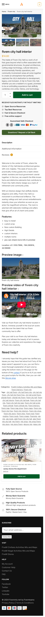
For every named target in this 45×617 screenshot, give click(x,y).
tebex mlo (37, 423)
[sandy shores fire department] (22, 449)
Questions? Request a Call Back (21, 131)
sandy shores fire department (14, 468)
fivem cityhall (8, 404)
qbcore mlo (28, 423)
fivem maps (28, 407)
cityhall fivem (6, 396)
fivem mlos (21, 413)
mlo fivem (16, 420)
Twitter (5, 586)
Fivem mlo (11, 11)
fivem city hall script (32, 402)
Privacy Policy (8, 601)
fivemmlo (33, 415)
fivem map (6, 407)
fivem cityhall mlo (20, 404)
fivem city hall (31, 396)
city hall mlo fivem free (16, 394)
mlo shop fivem (35, 420)
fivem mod (30, 413)
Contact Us (7, 569)
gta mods (9, 418)
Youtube (5, 593)
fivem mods (13, 415)
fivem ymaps (24, 415)
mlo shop (24, 420)
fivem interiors (17, 389)
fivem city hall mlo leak (15, 402)
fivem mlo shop (35, 410)
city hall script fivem (33, 394)
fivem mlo (37, 407)
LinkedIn (6, 590)
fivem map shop (16, 407)
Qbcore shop (10, 377)
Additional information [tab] (12, 147)
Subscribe (7, 536)
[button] (38, 26)
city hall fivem (12, 391)
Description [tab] (7, 141)
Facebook (6, 583)
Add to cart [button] (22, 475)
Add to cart (27, 94)
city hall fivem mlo (25, 391)
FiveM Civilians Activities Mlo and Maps (26, 386)
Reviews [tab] (7, 154)
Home (4, 11)
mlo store (6, 423)
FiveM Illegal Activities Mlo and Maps (18, 549)
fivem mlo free (7, 410)
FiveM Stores (8, 553)
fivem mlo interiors (21, 410)
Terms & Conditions (25, 601)
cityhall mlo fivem (18, 396)
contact (17, 371)
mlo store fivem (16, 423)
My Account (7, 563)
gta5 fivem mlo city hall (23, 418)
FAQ (3, 573)
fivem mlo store (10, 413)
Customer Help (8, 566)
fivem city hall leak (22, 399)
